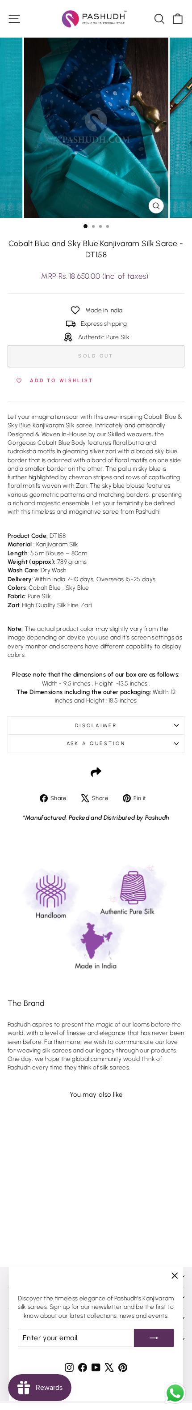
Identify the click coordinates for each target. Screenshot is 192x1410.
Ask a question (96, 743)
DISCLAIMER (96, 725)
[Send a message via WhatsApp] (175, 1393)
